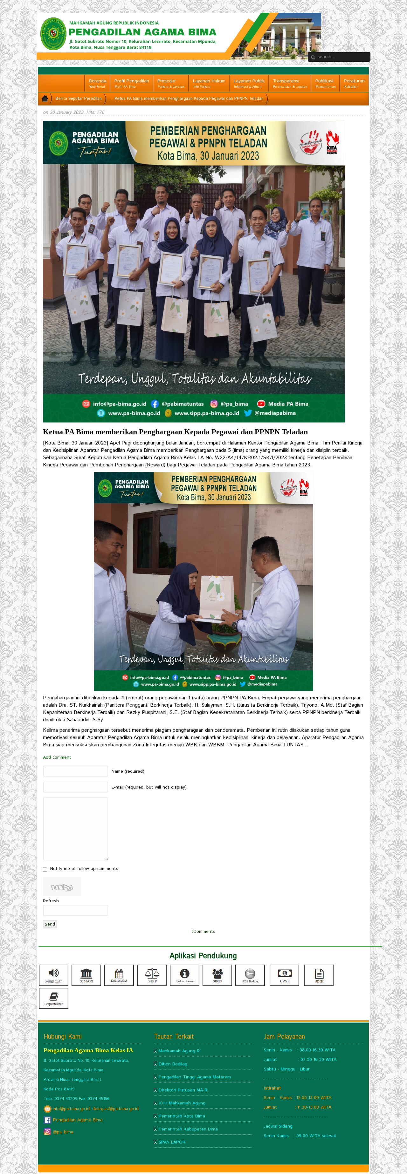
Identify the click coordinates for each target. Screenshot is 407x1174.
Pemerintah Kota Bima (182, 1116)
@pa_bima (62, 1132)
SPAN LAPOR (172, 1142)
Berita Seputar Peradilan (79, 99)
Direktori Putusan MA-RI (183, 1090)
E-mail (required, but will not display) (149, 787)
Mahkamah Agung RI (180, 1051)
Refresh (51, 901)
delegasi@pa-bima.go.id (115, 1109)
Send (50, 924)
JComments (203, 931)
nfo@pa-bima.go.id (72, 1109)
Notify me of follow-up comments (84, 868)
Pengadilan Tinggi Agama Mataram (195, 1077)
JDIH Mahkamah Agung (182, 1103)
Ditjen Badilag (173, 1064)
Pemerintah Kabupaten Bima (188, 1129)
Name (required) (128, 771)
